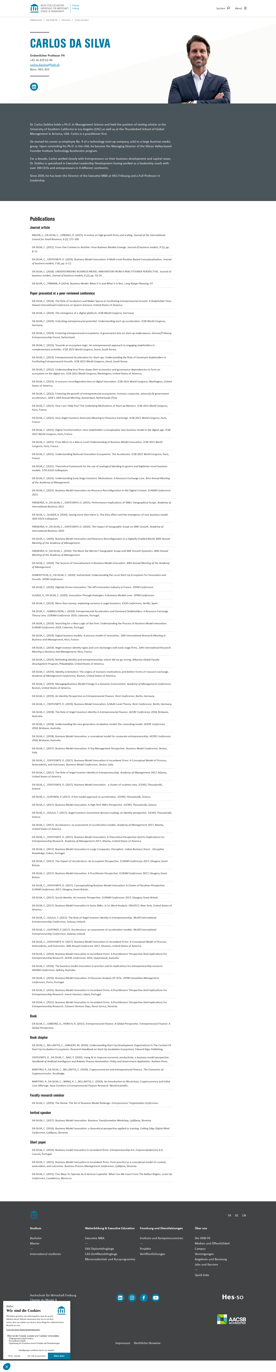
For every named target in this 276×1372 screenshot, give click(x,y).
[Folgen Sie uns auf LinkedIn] (120, 1298)
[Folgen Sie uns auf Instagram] (132, 1298)
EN (244, 1215)
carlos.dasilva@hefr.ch (45, 64)
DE (236, 1215)
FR (229, 1215)
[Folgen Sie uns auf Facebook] (144, 1298)
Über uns (201, 1228)
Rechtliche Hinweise (147, 1343)
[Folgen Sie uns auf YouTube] (156, 1298)
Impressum (122, 1343)
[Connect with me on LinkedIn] (34, 87)
